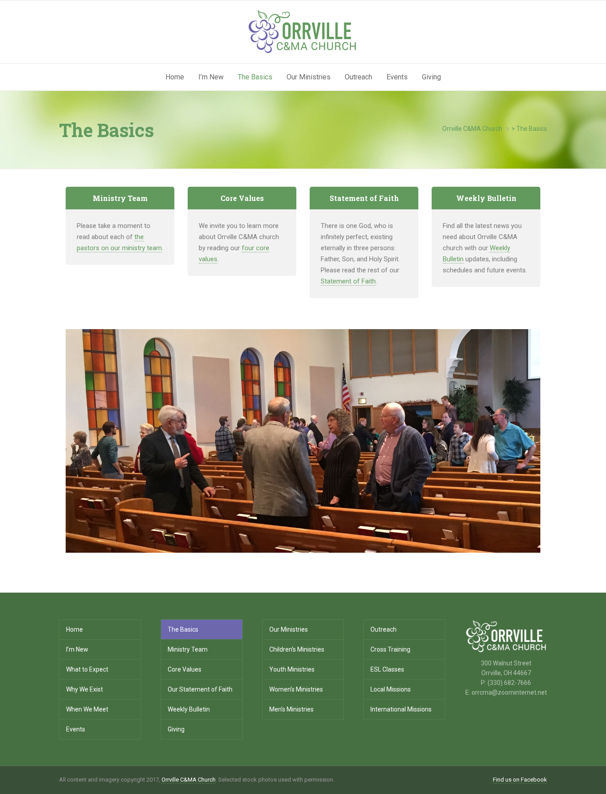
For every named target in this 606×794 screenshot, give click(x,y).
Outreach (358, 77)
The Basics (255, 77)
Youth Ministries (292, 669)
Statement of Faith (348, 281)
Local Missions (390, 689)
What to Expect (87, 669)
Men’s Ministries (291, 709)
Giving (431, 77)
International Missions (401, 709)
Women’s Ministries (296, 689)
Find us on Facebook (520, 779)
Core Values (184, 669)
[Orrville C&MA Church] (303, 31)
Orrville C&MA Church (188, 779)
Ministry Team (188, 649)
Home (174, 77)
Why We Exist (84, 689)
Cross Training (390, 649)
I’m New (211, 77)
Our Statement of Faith (200, 689)
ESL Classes (387, 669)
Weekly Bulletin (189, 709)
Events (397, 77)
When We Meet (87, 709)
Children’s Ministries (296, 649)
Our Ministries (309, 77)
